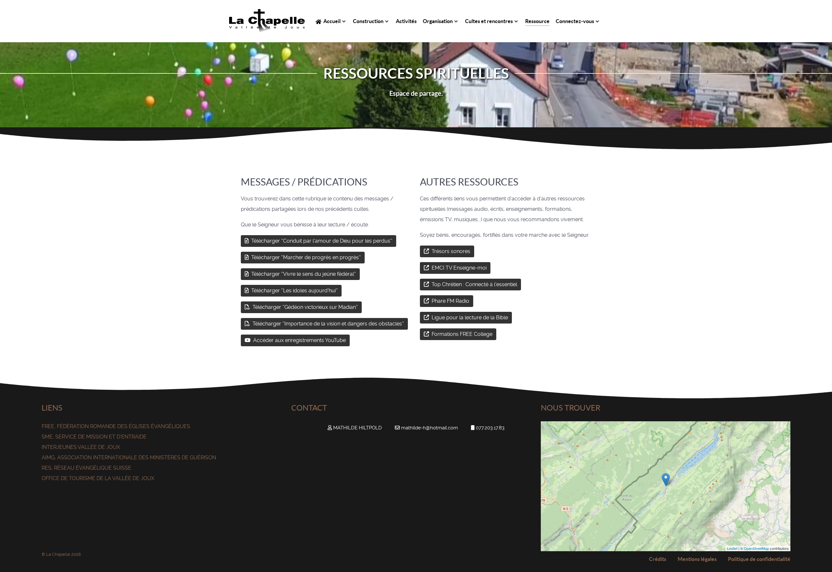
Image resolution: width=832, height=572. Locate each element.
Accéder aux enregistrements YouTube (299, 340)
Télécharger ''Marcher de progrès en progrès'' (305, 257)
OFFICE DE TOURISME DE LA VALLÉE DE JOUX (98, 478)
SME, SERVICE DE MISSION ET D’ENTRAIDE (94, 437)
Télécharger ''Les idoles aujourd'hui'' (294, 290)
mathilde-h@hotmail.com (429, 428)
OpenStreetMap (756, 548)
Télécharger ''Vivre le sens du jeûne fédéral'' (303, 274)
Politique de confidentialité (759, 559)
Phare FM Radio (449, 301)
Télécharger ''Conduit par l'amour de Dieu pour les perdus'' (321, 241)
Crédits (657, 559)
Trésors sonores (450, 251)
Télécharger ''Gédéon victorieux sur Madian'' (304, 307)
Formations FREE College (461, 334)
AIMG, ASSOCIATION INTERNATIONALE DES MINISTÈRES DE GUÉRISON (129, 457)
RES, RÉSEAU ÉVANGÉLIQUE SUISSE (86, 468)
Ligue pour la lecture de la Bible (469, 317)
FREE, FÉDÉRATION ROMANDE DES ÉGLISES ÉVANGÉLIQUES (116, 426)
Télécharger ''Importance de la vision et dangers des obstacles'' (327, 324)
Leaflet (732, 548)
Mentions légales (697, 559)
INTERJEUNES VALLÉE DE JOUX (81, 447)
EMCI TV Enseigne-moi (458, 268)
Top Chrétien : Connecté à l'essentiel (473, 284)
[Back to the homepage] (267, 21)
